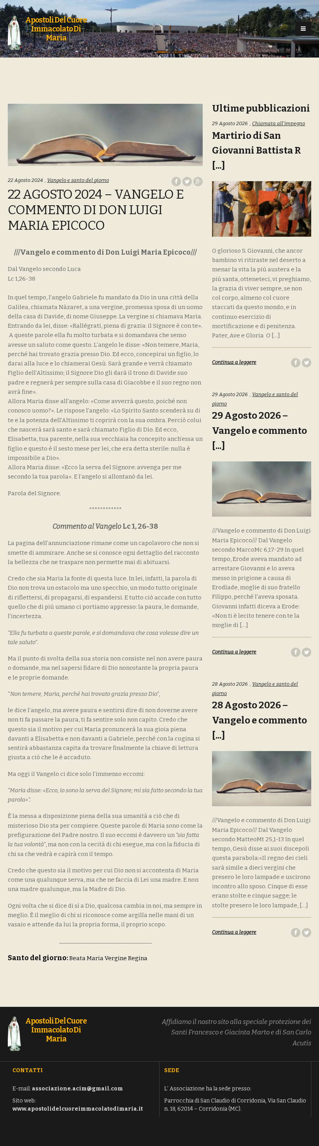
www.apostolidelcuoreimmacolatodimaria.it (77, 1109)
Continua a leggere (234, 362)
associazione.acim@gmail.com (77, 1088)
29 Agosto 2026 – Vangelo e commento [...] (259, 430)
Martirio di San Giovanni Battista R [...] (256, 150)
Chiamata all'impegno (278, 123)
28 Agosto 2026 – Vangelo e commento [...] (259, 720)
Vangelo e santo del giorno (78, 180)
